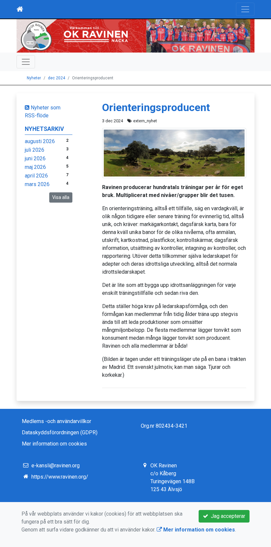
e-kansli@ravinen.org (55, 465)
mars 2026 (37, 184)
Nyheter (34, 78)
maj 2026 (35, 167)
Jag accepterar (226, 516)
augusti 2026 (40, 141)
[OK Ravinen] (135, 36)
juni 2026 (35, 158)
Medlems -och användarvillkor (56, 421)
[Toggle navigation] (245, 9)
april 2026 (36, 176)
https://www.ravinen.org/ (59, 477)
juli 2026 (34, 150)
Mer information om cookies (54, 444)
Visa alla (60, 197)
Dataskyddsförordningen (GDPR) (59, 432)
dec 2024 (56, 78)
